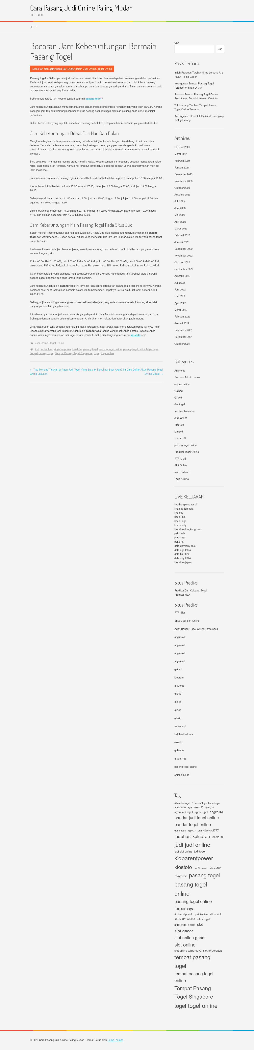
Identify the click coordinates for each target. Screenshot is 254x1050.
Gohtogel (179, 404)
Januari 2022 (181, 323)
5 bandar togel (182, 803)
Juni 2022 (180, 289)
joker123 (217, 837)
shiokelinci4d (181, 775)
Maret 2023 (180, 228)
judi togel (199, 851)
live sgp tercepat (183, 508)
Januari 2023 (181, 242)
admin (52, 69)
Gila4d (178, 397)
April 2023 (180, 222)
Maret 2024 (180, 154)
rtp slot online (201, 914)
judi (37, 349)
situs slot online (184, 919)
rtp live (178, 914)
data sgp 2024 (182, 550)
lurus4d (178, 431)
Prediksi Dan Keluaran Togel (190, 590)
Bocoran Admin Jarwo (187, 377)
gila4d (177, 693)
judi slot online (183, 851)
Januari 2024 (181, 167)
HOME (33, 27)
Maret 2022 (180, 310)
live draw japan (182, 562)
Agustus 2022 (182, 276)
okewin (178, 742)
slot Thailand (181, 472)
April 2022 (180, 303)
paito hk (179, 541)
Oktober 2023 (182, 188)
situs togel (203, 919)
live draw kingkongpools (188, 529)
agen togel (201, 812)
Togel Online (105, 69)
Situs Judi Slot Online (186, 620)
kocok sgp (180, 521)
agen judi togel (183, 812)
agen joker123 (195, 807)
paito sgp (179, 537)
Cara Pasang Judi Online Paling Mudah (81, 7)
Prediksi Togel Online (186, 452)
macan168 (180, 758)
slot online (184, 944)
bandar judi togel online (196, 817)
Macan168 (180, 438)
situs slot (215, 914)
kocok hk (179, 517)
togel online (107, 353)
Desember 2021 (183, 330)
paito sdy (179, 533)
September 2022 (183, 269)
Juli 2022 (179, 283)
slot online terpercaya (187, 950)
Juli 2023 (179, 201)
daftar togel (180, 830)
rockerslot (180, 726)
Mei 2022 (179, 296)
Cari (176, 43)
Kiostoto (179, 425)
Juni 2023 (180, 208)
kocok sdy (180, 525)
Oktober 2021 (182, 343)
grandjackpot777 (208, 830)
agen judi (209, 807)
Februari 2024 (182, 161)
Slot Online (180, 465)
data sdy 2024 (182, 558)
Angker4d (179, 370)
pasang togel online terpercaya (140, 349)
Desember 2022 (183, 249)
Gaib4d (178, 391)
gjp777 (192, 830)
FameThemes (115, 1040)
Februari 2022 (182, 316)
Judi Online (89, 69)
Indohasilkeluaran (184, 411)
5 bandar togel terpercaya (206, 803)
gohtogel (179, 750)
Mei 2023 (179, 215)
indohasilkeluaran (184, 734)
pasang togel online (110, 349)
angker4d (179, 637)
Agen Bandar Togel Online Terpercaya (196, 629)
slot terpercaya (212, 950)
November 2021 (183, 337)
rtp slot (187, 914)
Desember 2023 (183, 174)
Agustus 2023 (182, 194)
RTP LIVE (180, 458)
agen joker (180, 807)
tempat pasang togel (41, 353)
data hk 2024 (181, 554)
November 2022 (183, 255)
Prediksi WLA (182, 594)
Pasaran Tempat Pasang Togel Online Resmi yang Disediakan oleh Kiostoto (196, 96)
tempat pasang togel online (193, 976)
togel (96, 353)
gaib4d (178, 669)
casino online (182, 384)
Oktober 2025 (182, 147)
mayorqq (179, 685)
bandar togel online (192, 824)
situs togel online (184, 925)
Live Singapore (201, 868)
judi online (46, 349)
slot (200, 924)
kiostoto (135, 335)
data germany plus (185, 546)
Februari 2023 (182, 235)
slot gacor (183, 931)
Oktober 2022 (182, 262)
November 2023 (183, 181)
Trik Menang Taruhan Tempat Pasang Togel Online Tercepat (195, 107)
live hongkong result (185, 504)
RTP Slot (179, 612)
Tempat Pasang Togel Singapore (73, 353)
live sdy (178, 512)
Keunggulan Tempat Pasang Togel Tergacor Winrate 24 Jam (194, 85)
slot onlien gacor (190, 937)
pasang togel (93, 98)
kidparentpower (62, 349)
